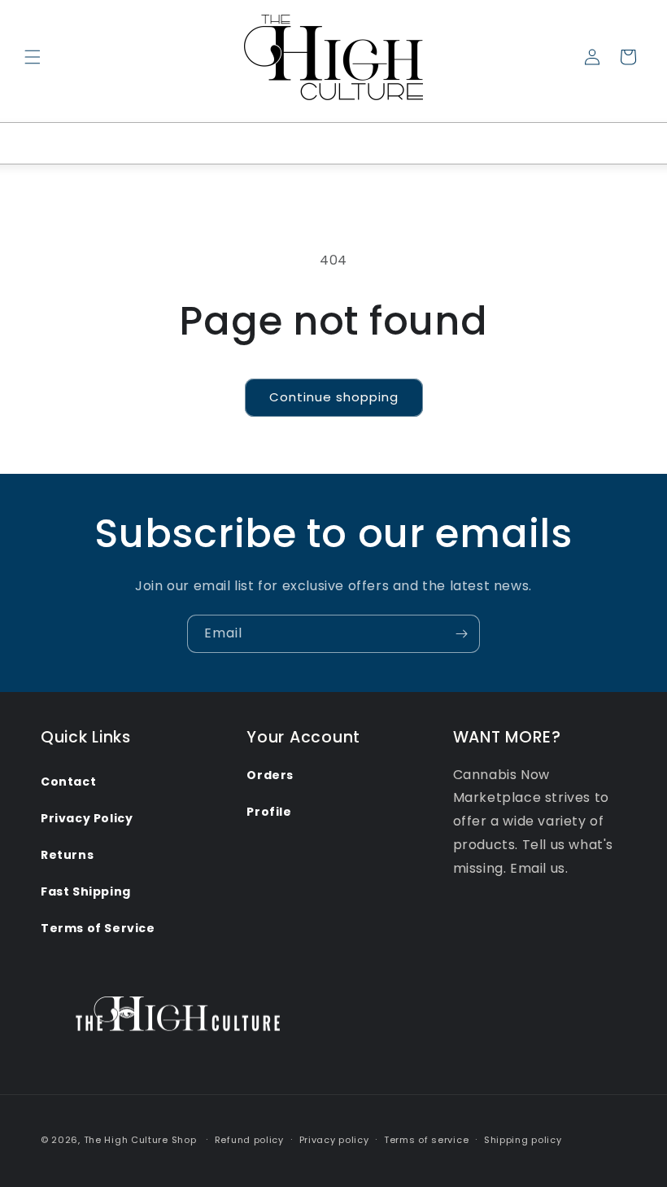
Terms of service (426, 1139)
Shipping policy (523, 1139)
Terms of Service (98, 928)
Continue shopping (334, 396)
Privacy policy (334, 1139)
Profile (268, 812)
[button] (32, 57)
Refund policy (249, 1139)
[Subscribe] (461, 634)
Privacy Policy (87, 818)
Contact (68, 781)
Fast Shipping (86, 891)
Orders (270, 775)
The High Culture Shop (140, 1139)
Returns (67, 855)
